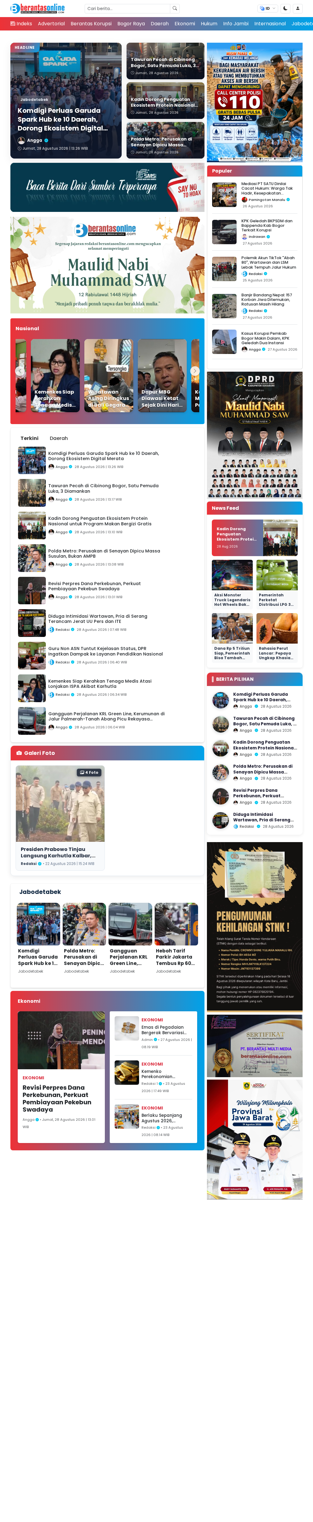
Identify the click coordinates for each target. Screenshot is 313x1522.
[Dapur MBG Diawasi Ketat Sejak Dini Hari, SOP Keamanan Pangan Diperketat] (151, 375)
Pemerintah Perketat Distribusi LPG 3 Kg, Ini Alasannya (277, 602)
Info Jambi (236, 23)
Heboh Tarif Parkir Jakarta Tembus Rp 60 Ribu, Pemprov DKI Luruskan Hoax (174, 966)
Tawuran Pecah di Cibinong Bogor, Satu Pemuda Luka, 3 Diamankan (264, 724)
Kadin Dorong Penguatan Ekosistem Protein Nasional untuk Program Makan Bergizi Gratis (236, 541)
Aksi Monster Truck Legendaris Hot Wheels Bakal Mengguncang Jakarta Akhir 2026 (232, 606)
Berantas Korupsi (91, 23)
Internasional (270, 23)
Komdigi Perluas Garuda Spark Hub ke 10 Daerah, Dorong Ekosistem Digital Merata (38, 966)
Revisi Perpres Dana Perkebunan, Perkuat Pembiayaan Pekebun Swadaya (57, 1098)
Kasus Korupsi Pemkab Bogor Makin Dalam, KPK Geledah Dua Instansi (265, 338)
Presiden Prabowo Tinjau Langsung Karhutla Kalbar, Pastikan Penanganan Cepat (59, 855)
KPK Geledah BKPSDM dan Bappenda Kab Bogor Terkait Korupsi (267, 225)
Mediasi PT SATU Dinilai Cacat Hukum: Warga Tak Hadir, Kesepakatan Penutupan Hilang (267, 190)
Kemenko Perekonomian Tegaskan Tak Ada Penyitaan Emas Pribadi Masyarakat (163, 1074)
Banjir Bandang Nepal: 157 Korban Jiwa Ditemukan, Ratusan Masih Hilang (266, 299)
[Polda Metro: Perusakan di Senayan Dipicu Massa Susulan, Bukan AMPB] (221, 772)
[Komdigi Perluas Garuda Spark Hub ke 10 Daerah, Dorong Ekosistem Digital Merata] (221, 700)
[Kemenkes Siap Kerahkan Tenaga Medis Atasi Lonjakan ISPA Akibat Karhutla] (44, 375)
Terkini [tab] (29, 438)
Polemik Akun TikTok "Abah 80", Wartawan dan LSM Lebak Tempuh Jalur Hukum (268, 262)
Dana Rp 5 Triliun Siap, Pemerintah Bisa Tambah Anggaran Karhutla (232, 658)
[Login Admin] (298, 8)
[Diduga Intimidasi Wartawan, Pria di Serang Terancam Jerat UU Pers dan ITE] (221, 820)
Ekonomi (185, 23)
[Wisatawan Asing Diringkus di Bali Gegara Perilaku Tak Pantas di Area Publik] (97, 375)
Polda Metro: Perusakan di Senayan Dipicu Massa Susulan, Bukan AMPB (84, 963)
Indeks (24, 23)
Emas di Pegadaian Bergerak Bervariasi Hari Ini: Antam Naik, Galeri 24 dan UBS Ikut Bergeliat (166, 1030)
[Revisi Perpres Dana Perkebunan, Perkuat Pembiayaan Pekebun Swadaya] (221, 796)
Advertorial (51, 23)
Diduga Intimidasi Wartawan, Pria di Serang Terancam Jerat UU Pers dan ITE (265, 823)
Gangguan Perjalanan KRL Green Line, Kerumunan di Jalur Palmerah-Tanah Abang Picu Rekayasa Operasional (129, 976)
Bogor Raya (131, 23)
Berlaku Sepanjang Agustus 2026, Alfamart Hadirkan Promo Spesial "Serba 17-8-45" (164, 1118)
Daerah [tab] (59, 438)
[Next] (195, 371)
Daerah (160, 23)
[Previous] (20, 371)
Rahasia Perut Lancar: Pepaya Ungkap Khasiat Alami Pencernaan (275, 658)
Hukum (209, 23)
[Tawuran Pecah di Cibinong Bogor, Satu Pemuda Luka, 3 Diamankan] (221, 724)
